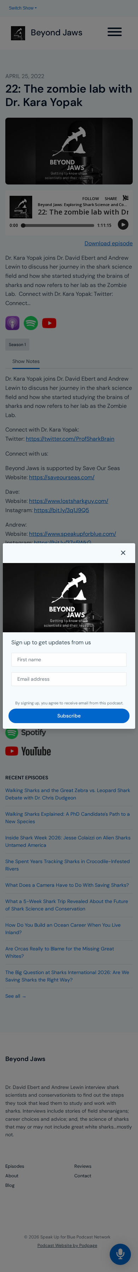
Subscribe (69, 716)
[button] (123, 553)
